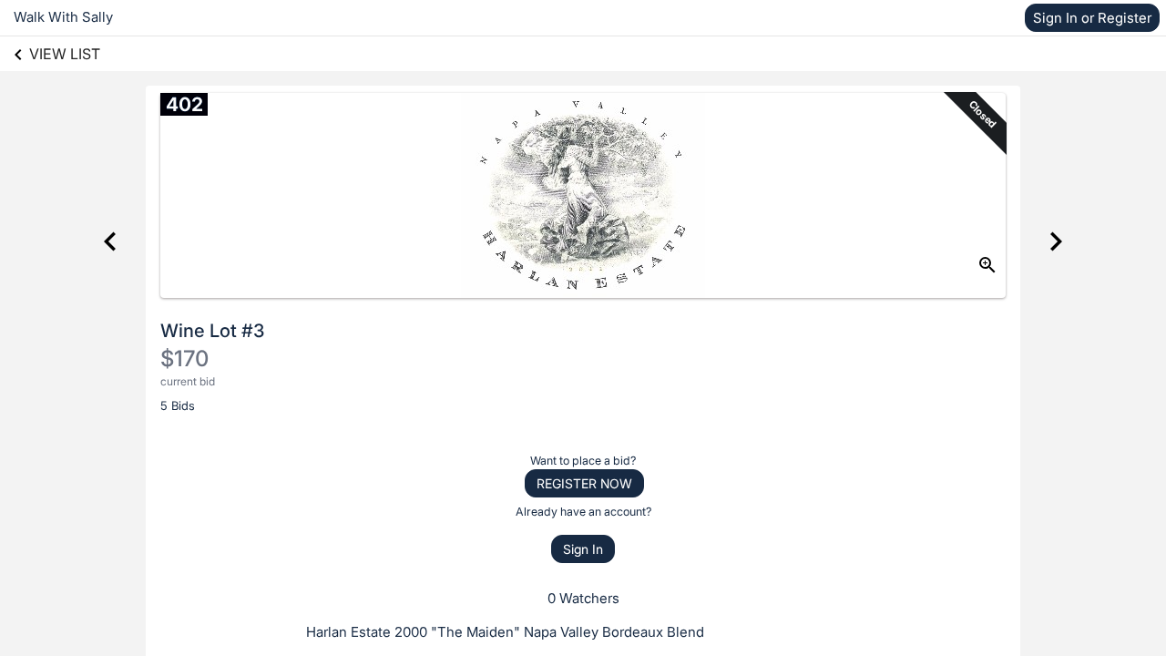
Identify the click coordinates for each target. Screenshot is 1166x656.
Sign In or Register (1092, 17)
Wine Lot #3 (212, 331)
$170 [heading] (184, 358)
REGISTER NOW (584, 483)
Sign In (583, 549)
